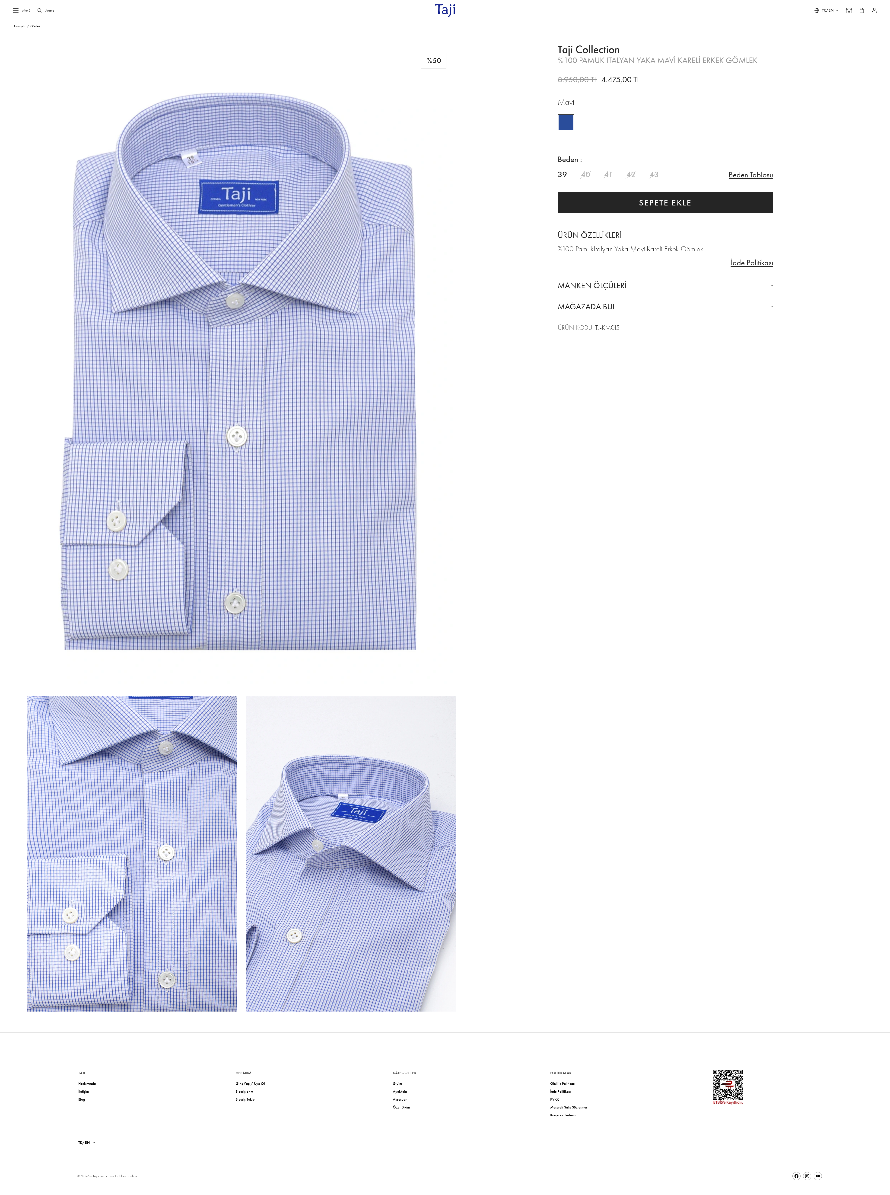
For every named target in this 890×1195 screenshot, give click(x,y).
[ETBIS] (728, 1087)
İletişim (83, 1091)
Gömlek (35, 26)
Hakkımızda (87, 1083)
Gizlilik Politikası (562, 1083)
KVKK (554, 1099)
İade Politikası (752, 262)
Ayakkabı (400, 1091)
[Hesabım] (874, 10)
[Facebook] (796, 1176)
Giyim (397, 1083)
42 (631, 174)
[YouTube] (818, 1176)
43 (654, 174)
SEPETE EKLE (665, 203)
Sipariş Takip (245, 1099)
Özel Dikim (401, 1107)
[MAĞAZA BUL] (849, 10)
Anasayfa (19, 26)
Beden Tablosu (751, 174)
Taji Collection (589, 49)
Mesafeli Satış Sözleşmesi (569, 1107)
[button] (241, 365)
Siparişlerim (244, 1091)
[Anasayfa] (445, 10)
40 (585, 174)
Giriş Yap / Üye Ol (250, 1083)
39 (562, 174)
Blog (81, 1099)
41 (608, 174)
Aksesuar (400, 1099)
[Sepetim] (862, 10)
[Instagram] (807, 1176)
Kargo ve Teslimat (563, 1115)
